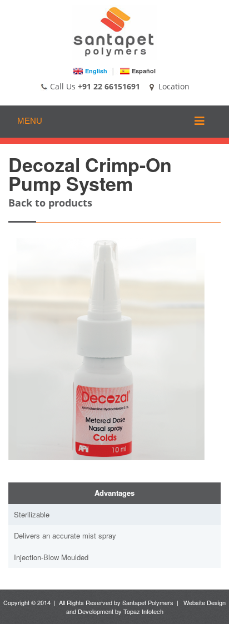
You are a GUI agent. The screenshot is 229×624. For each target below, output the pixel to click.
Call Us (62, 86)
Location (173, 86)
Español (144, 71)
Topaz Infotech (143, 611)
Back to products (50, 202)
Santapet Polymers (147, 602)
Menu (29, 120)
